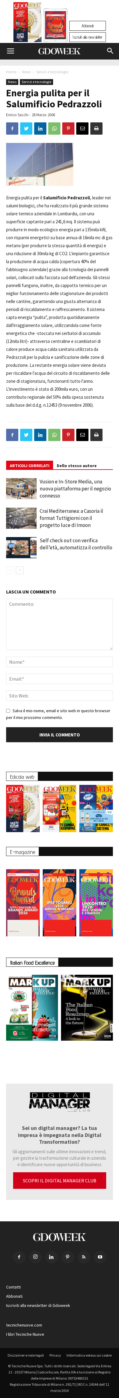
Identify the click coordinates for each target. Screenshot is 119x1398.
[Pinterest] (68, 1257)
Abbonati (87, 25)
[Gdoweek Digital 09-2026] (96, 899)
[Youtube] (100, 1257)
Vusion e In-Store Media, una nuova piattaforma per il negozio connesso (75, 488)
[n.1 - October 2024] (87, 1009)
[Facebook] (19, 1257)
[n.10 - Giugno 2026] (96, 810)
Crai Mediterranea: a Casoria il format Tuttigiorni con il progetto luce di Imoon (71, 518)
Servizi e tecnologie (52, 72)
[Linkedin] (51, 1257)
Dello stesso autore (77, 465)
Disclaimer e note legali (26, 1355)
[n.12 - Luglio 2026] (27, 23)
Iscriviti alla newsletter (88, 37)
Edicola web (22, 777)
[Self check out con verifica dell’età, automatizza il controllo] (21, 547)
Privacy (55, 1355)
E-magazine (22, 852)
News (26, 72)
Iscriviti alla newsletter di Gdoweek (38, 1305)
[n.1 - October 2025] (32, 1009)
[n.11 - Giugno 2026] (59, 810)
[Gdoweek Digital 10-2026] (59, 899)
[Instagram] (35, 1257)
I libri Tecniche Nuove (25, 1334)
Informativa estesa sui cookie (89, 1355)
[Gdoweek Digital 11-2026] (55, 33)
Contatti (13, 1287)
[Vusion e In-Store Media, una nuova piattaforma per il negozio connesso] (21, 488)
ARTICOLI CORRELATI (29, 465)
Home (11, 72)
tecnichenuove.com (24, 1325)
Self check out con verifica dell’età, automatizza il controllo (76, 544)
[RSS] (84, 1257)
